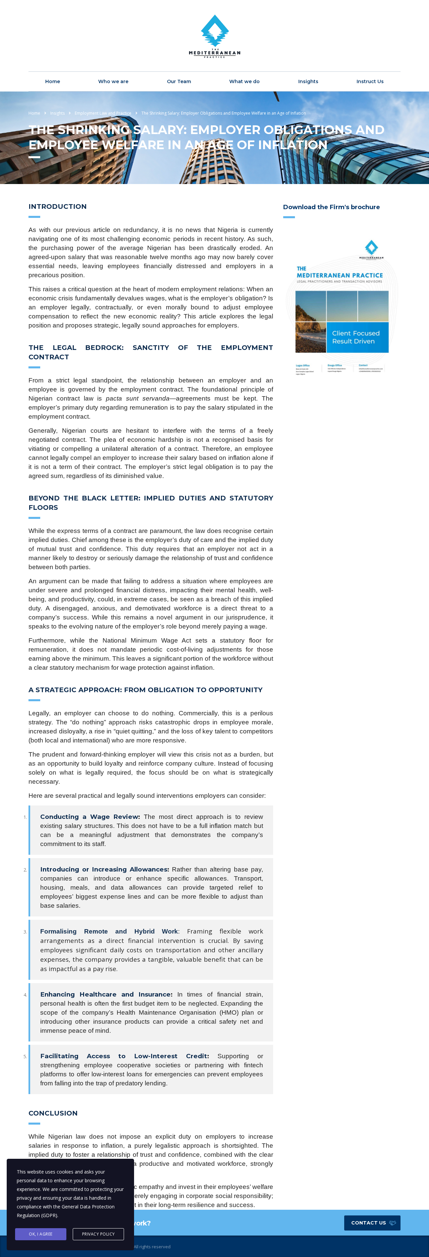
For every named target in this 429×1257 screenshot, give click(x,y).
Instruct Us (370, 81)
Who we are (113, 81)
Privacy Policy (98, 1234)
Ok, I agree (41, 1234)
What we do (244, 81)
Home (52, 81)
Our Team (179, 81)
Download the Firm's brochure (331, 207)
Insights (308, 81)
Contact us (368, 1223)
